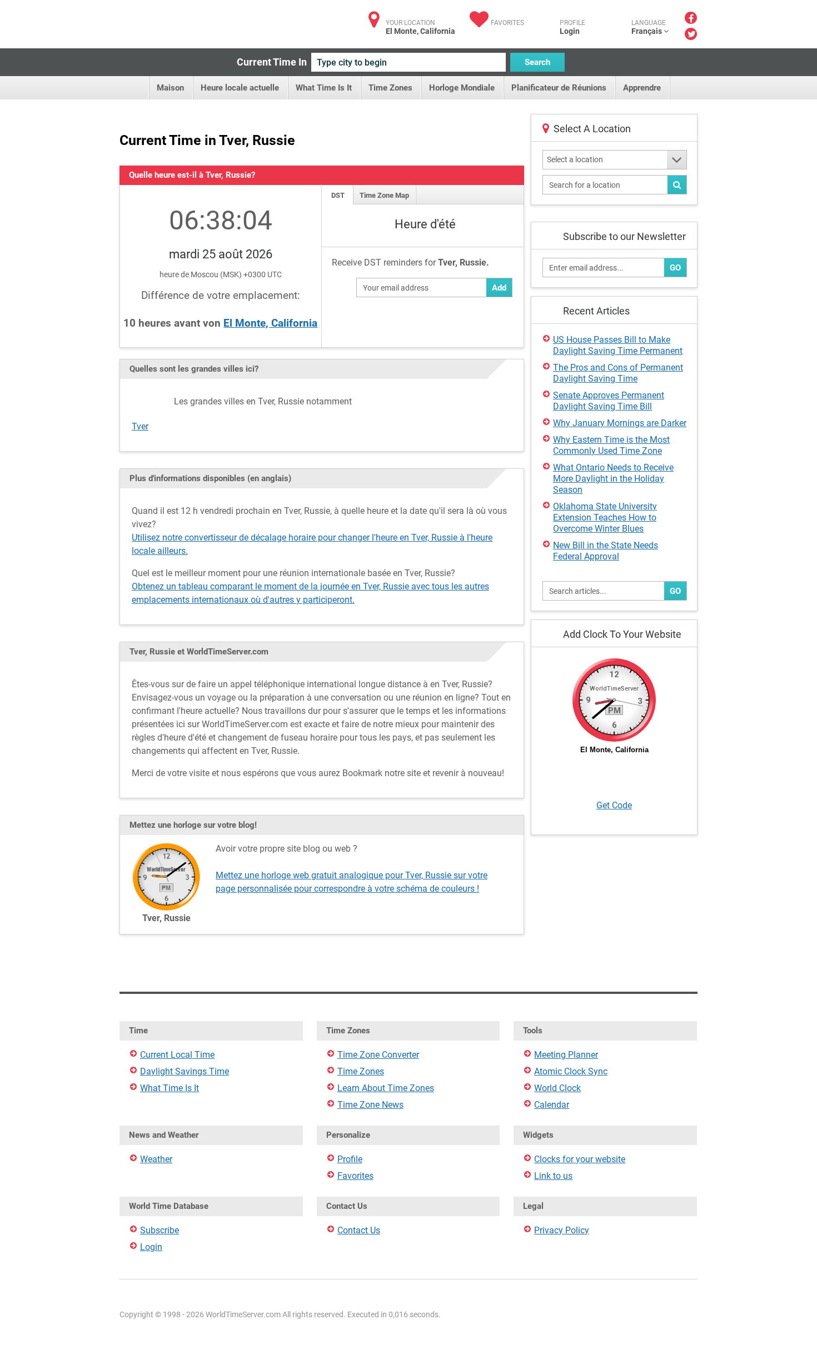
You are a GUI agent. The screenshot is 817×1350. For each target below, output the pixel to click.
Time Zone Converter (378, 1054)
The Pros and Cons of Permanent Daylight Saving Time (618, 373)
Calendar (551, 1104)
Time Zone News (370, 1104)
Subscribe (159, 1230)
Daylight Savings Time (184, 1071)
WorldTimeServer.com (193, 21)
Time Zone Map (384, 195)
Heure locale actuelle (240, 88)
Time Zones (390, 88)
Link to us (553, 1176)
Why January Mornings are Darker (619, 423)
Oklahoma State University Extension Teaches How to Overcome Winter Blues (605, 517)
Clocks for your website (579, 1159)
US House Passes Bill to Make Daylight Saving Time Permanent (618, 345)
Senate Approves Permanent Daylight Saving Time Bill (608, 401)
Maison (170, 88)
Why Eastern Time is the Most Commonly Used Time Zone (611, 445)
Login (570, 31)
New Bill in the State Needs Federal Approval (605, 551)
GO (675, 268)
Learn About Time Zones (385, 1088)
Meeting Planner (566, 1054)
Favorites (507, 23)
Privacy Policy (561, 1230)
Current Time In (272, 62)
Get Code (614, 805)
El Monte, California (270, 323)
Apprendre (642, 88)
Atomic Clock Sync (570, 1071)
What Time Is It (324, 88)
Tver (140, 426)
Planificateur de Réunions (558, 88)
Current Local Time (177, 1054)
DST (338, 195)
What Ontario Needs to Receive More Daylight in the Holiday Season (613, 478)
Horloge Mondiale (462, 88)
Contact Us (358, 1230)
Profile (349, 1159)
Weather (156, 1159)
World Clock (557, 1088)
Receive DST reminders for (410, 262)
